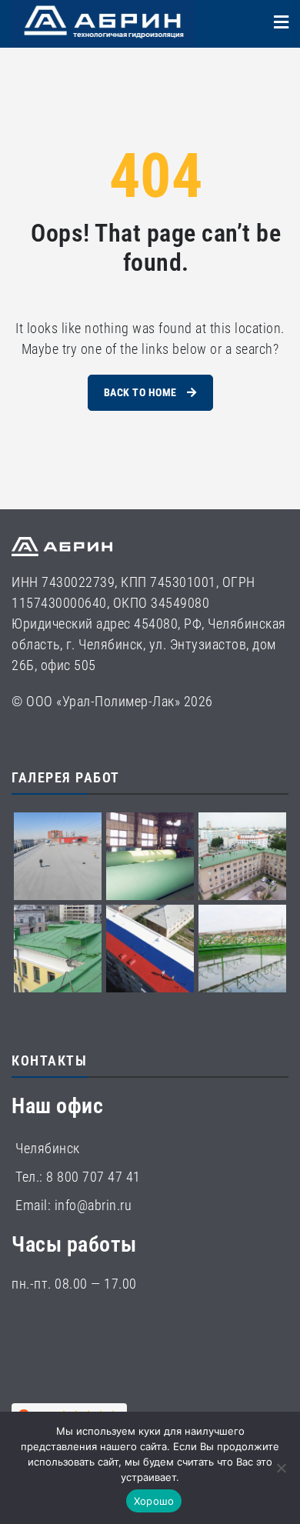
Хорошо (154, 1501)
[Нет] (280, 1468)
